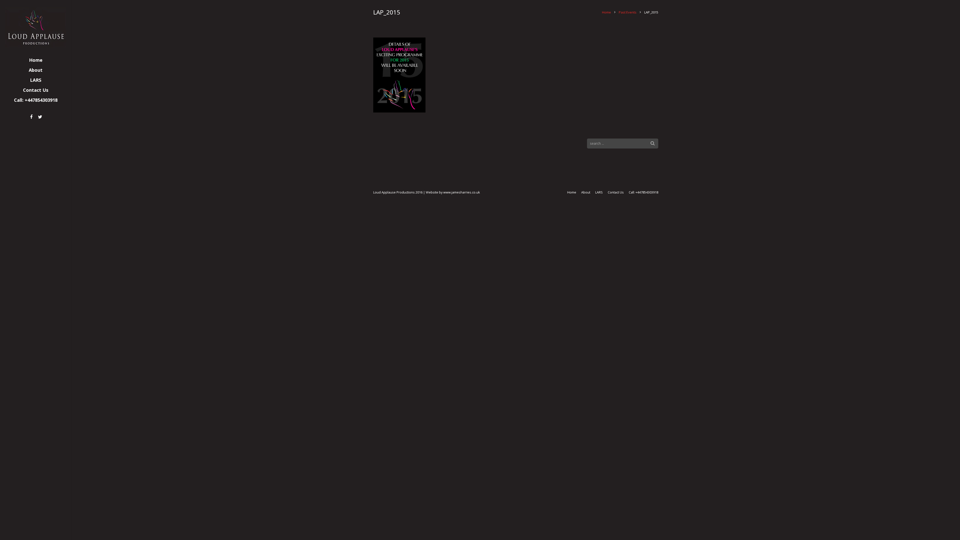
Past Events (627, 12)
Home (606, 12)
